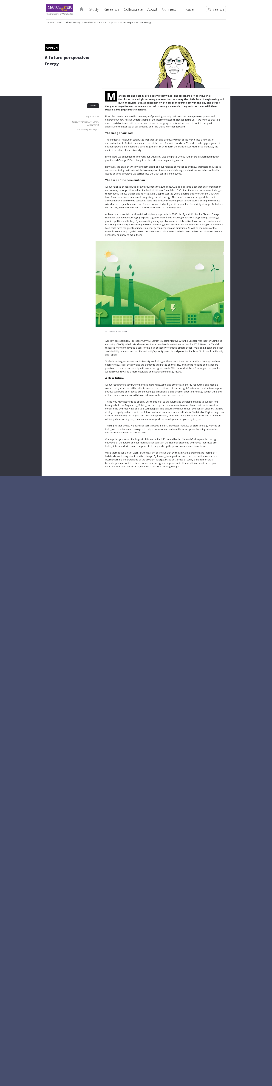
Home (81, 9)
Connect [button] (169, 9)
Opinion (113, 22)
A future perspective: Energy (135, 22)
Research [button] (111, 9)
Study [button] (94, 9)
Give (190, 9)
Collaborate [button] (133, 9)
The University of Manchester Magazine (86, 22)
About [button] (152, 9)
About (60, 22)
